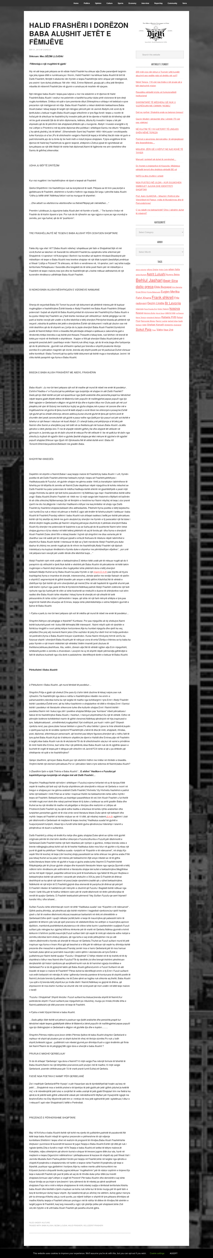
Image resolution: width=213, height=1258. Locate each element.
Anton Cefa (163, 269)
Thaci (154, 330)
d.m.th (110, 816)
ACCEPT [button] (174, 1253)
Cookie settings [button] (157, 1253)
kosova (175, 308)
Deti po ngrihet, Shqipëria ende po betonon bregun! (159, 112)
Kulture (46, 1222)
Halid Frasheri (75, 1225)
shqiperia (168, 324)
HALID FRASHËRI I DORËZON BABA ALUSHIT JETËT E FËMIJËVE (78, 33)
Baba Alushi (47, 1225)
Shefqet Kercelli (155, 324)
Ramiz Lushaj (161, 321)
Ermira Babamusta (153, 292)
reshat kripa (173, 321)
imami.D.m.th (100, 571)
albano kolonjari (141, 270)
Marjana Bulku (149, 313)
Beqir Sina (170, 280)
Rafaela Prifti (168, 317)
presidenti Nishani (153, 317)
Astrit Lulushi (156, 274)
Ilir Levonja (173, 302)
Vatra (159, 329)
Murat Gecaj (160, 313)
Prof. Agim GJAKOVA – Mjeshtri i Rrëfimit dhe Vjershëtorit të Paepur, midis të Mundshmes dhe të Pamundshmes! (159, 199)
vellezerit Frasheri (93, 1225)
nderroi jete (170, 312)
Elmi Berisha (177, 287)
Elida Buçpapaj (163, 287)
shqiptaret (177, 325)
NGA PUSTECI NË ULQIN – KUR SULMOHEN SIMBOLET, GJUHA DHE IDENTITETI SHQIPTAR (158, 186)
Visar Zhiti (168, 329)
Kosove (139, 313)
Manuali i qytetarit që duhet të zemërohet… (156, 159)
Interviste (140, 308)
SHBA (144, 325)
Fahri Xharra (143, 297)
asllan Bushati (141, 274)
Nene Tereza (141, 317)
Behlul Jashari (149, 280)
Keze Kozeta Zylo (150, 309)
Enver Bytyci (141, 292)
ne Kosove (180, 313)
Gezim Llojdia (60, 1225)
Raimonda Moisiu (148, 321)
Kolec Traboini (163, 309)
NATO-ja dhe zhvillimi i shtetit (149, 175)
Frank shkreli (163, 297)
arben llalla (174, 269)
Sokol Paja (143, 329)
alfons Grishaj (152, 269)
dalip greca (145, 286)
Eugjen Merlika (170, 291)
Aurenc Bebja (173, 274)
